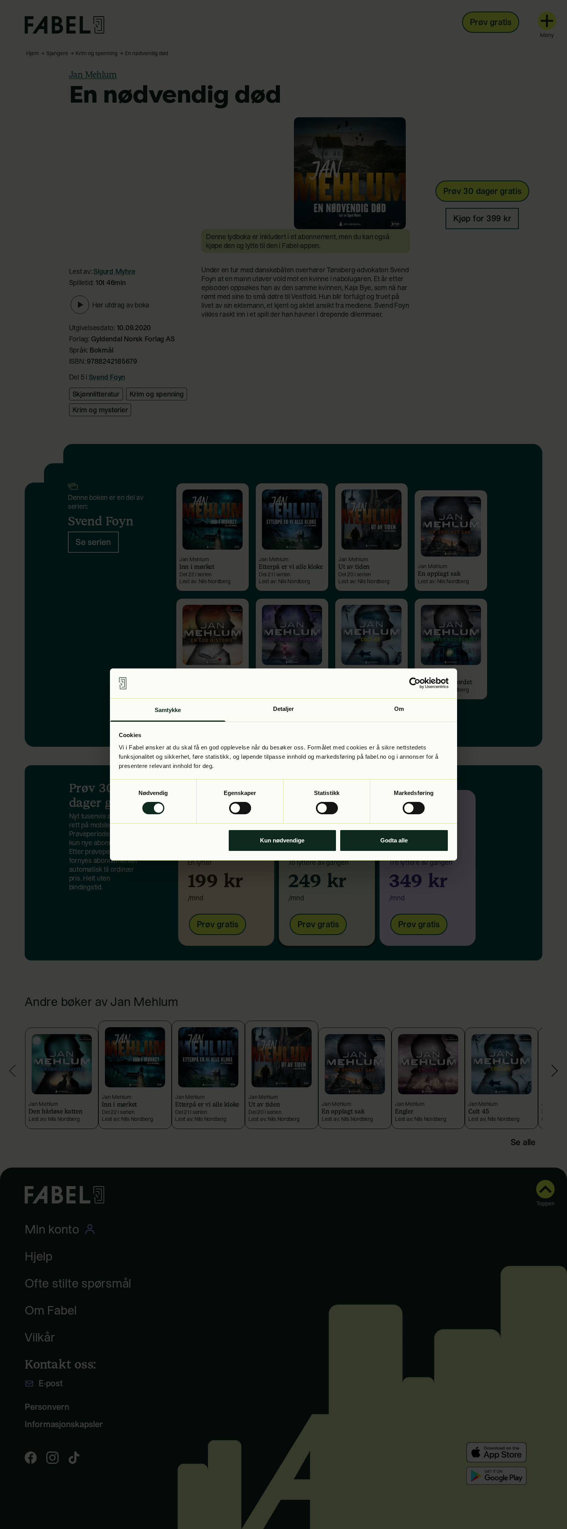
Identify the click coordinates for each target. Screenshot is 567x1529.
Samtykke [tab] (168, 710)
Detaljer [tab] (283, 708)
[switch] (240, 808)
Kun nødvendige (282, 840)
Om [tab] (399, 708)
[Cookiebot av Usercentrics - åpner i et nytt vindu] (415, 683)
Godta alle (394, 840)
